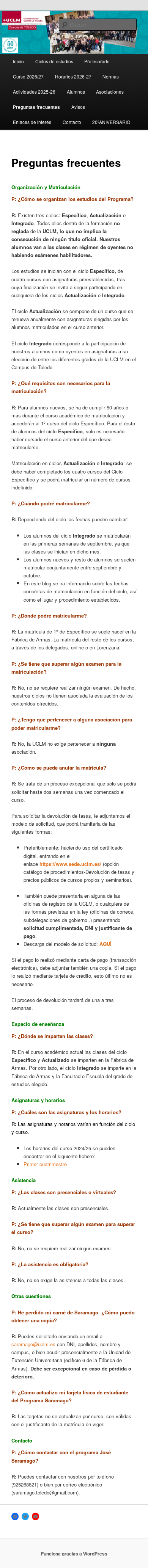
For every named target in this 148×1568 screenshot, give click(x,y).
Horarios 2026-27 (73, 76)
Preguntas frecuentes (36, 106)
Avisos (78, 106)
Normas (110, 76)
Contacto (72, 122)
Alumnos (76, 91)
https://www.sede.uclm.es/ (70, 863)
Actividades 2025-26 (34, 91)
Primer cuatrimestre (45, 1164)
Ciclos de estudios (54, 61)
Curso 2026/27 (28, 76)
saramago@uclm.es (33, 1344)
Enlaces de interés (32, 122)
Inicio (18, 61)
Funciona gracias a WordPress (74, 1553)
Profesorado (97, 61)
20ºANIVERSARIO (111, 122)
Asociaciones (110, 91)
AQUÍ (105, 943)
